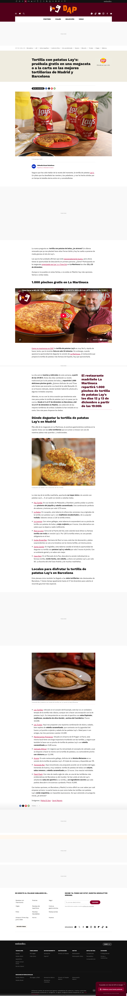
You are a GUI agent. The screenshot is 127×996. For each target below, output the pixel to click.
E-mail (111, 14)
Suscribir (95, 902)
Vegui (50, 900)
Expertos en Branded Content (45, 167)
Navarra (77, 48)
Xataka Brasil (19, 980)
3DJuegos (32, 953)
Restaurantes (53, 912)
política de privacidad (88, 906)
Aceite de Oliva (55, 48)
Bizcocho (84, 48)
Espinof (46, 956)
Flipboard (52, 88)
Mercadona (30, 48)
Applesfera (19, 959)
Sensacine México (49, 977)
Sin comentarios (38, 88)
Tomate (91, 48)
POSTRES (47, 19)
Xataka (18, 953)
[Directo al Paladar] (63, 9)
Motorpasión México (76, 978)
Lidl (36, 48)
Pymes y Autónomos (104, 957)
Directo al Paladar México (63, 978)
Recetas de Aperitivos (36, 907)
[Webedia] (20, 944)
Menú (16, 14)
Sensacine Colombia (47, 981)
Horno (34, 917)
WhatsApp (91, 14)
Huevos (51, 917)
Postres (34, 900)
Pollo (17, 912)
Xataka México (20, 977)
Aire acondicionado (67, 48)
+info (108, 65)
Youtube (99, 14)
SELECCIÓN (69, 19)
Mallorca (104, 48)
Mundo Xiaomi (20, 966)
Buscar (23, 14)
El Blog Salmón (105, 953)
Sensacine (47, 953)
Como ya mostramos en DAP (42, 348)
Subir (106, 944)
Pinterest (94, 926)
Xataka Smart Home (20, 962)
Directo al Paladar (63, 953)
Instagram (103, 14)
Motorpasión (76, 953)
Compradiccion (90, 959)
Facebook (107, 14)
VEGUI (81, 19)
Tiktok (95, 14)
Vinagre (97, 48)
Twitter (49, 88)
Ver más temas (21, 926)
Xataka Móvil (19, 956)
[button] (45, 165)
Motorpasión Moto (77, 956)
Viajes (17, 906)
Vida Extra (33, 956)
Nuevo (19, 14)
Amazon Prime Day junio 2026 (22, 918)
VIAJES (58, 19)
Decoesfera (89, 956)
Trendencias (90, 953)
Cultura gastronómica (53, 907)
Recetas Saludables (36, 913)
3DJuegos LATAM (35, 977)
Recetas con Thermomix (20, 901)
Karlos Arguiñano (44, 48)
